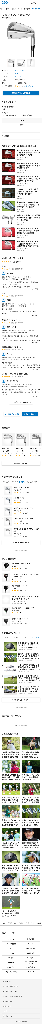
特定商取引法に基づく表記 (11, 986)
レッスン (13, 9)
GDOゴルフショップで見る (21, 93)
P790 (17, 73)
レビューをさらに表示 (21, 402)
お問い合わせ (7, 1006)
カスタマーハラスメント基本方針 (12, 996)
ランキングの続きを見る (21, 542)
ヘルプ (5, 1011)
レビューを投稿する (30, 414)
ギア (7, 9)
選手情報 (27, 9)
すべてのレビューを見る (12, 414)
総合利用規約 (7, 981)
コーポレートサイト (9, 1016)
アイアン (18, 76)
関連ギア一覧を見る (21, 463)
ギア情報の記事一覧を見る (21, 700)
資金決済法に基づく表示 (10, 991)
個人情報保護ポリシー (9, 1001)
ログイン (33, 3)
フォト (20, 9)
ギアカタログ (36, 9)
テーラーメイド (21, 70)
